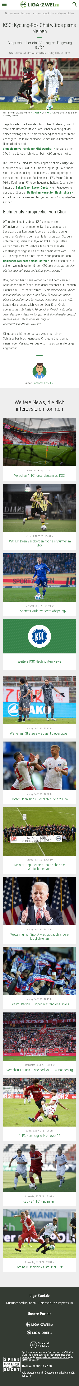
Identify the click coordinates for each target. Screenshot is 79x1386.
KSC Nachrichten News (20, 13)
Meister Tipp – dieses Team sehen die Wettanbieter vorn (39, 867)
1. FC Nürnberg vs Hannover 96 (39, 1136)
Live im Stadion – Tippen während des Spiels (39, 1004)
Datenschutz (47, 1303)
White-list (27, 1375)
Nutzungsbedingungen (21, 1303)
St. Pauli (35, 112)
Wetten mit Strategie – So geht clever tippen (39, 733)
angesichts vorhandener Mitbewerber (28, 149)
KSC (49, 112)
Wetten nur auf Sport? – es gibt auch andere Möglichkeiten (39, 936)
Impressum (65, 1303)
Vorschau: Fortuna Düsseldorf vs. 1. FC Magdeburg (39, 1070)
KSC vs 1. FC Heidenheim (39, 1201)
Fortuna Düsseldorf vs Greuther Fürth (39, 1267)
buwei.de (26, 1357)
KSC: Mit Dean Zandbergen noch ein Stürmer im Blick (39, 543)
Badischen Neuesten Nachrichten (49, 192)
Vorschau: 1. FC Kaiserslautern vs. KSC (39, 475)
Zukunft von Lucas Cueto (32, 187)
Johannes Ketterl (43, 383)
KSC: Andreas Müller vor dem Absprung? (39, 611)
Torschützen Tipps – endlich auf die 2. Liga (40, 799)
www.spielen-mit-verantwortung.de (52, 1357)
